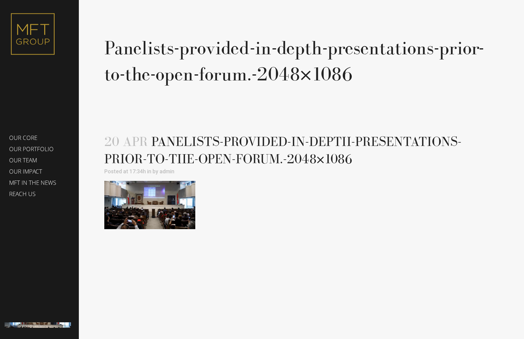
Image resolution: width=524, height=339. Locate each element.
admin (167, 171)
